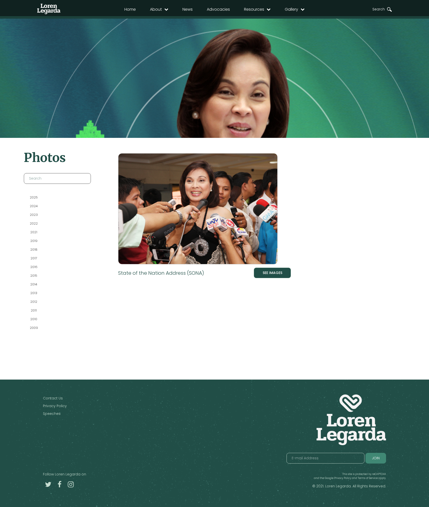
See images (272, 272)
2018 (33, 249)
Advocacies (218, 9)
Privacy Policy (55, 405)
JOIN (376, 458)
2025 (34, 197)
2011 (34, 310)
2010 (33, 319)
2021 (33, 232)
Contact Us (53, 398)
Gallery (291, 9)
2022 (34, 223)
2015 (33, 275)
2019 (33, 240)
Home (130, 9)
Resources (254, 9)
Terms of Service (368, 478)
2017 (34, 258)
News (187, 9)
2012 (33, 301)
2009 (34, 327)
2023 (34, 214)
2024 (34, 206)
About (156, 9)
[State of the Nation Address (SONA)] (204, 209)
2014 (33, 284)
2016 (33, 267)
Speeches (52, 413)
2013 (33, 293)
